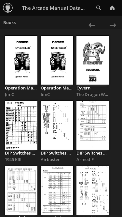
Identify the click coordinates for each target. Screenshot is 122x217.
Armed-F (85, 159)
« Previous (88, 29)
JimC (9, 94)
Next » (111, 29)
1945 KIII (13, 159)
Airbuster (50, 159)
